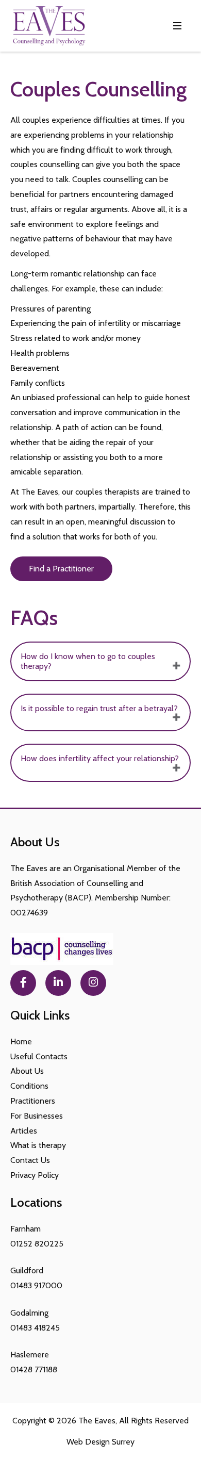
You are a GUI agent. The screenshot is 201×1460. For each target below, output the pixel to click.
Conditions (29, 1086)
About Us (27, 1071)
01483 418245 (35, 1328)
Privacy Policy (34, 1175)
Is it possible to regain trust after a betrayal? (99, 708)
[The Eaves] (49, 25)
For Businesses (36, 1116)
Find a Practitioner (61, 568)
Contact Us (30, 1160)
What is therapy (38, 1145)
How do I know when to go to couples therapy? (88, 660)
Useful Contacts (39, 1056)
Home (21, 1041)
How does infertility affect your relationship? (100, 758)
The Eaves (96, 1420)
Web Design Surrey (100, 1442)
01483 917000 (36, 1285)
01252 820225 (36, 1244)
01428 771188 (33, 1369)
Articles (23, 1131)
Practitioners (32, 1101)
